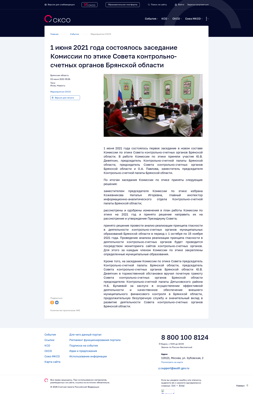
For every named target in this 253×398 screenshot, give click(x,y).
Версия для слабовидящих (61, 4)
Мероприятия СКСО (60, 91)
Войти (181, 4)
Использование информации (88, 356)
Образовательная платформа (122, 4)
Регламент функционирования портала (94, 340)
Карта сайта (52, 361)
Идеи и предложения (83, 351)
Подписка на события (83, 345)
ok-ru (52, 302)
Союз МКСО (193, 18)
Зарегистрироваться (197, 4)
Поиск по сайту (159, 4)
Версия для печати (64, 97)
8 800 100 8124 (184, 337)
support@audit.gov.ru (175, 368)
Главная (54, 34)
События (150, 18)
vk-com (57, 302)
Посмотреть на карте (172, 362)
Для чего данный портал (85, 334)
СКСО (176, 18)
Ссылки (49, 340)
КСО (164, 18)
